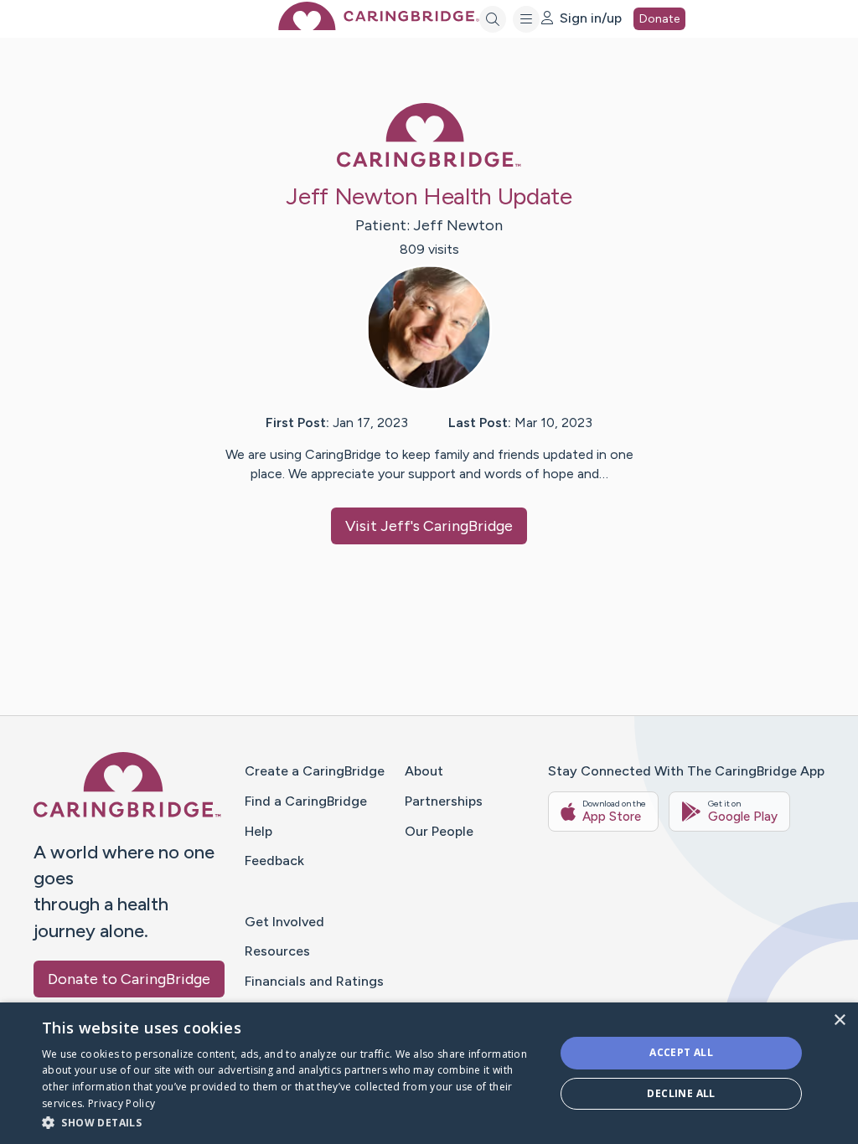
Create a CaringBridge (315, 771)
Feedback (274, 860)
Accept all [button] (681, 1052)
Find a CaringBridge (306, 801)
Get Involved (284, 922)
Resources (277, 951)
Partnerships (444, 801)
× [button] (839, 1020)
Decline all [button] (681, 1093)
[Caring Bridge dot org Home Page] (378, 25)
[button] (291, 1121)
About (424, 771)
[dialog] (429, 1073)
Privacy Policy (121, 1103)
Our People (439, 831)
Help (258, 831)
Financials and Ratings (314, 981)
